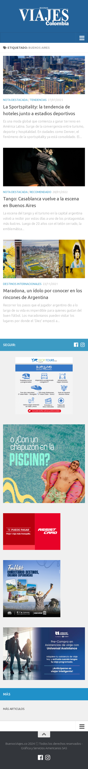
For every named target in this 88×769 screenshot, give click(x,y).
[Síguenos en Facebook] (75, 344)
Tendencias (38, 100)
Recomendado (40, 192)
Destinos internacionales (22, 284)
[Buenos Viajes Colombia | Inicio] (44, 16)
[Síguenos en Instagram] (82, 344)
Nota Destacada (15, 100)
